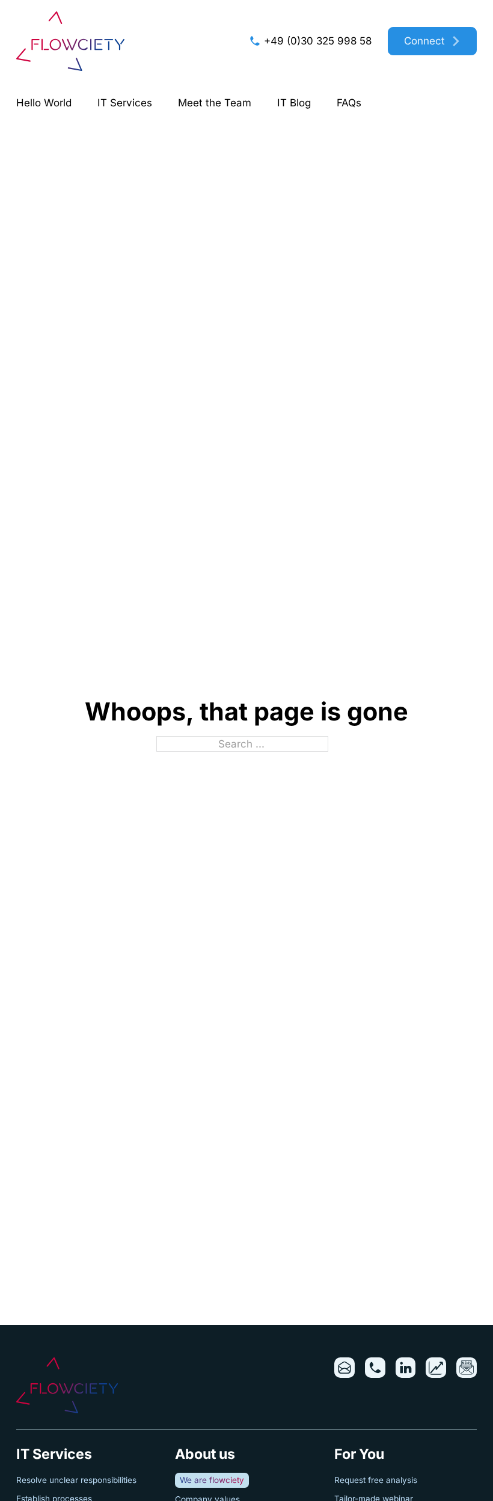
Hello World (44, 103)
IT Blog (294, 103)
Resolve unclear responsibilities (76, 1480)
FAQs (349, 103)
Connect (424, 41)
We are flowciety (212, 1480)
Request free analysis (375, 1480)
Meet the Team (214, 103)
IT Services (124, 103)
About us (205, 1454)
